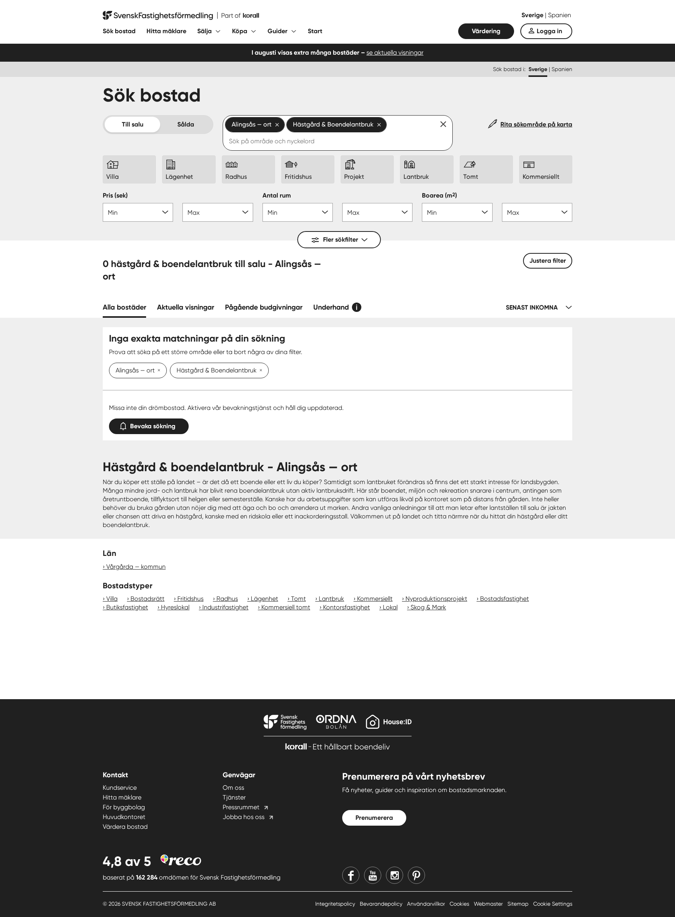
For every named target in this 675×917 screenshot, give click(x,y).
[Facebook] (350, 875)
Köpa (239, 31)
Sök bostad (119, 31)
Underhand (331, 307)
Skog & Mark (428, 607)
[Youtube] (372, 875)
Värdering (486, 31)
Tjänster (234, 797)
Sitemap (518, 904)
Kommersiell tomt (285, 607)
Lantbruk (331, 598)
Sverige (533, 15)
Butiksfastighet (127, 607)
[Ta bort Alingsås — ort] (157, 371)
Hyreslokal (175, 607)
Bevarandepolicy (382, 904)
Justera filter (547, 260)
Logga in (549, 31)
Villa (112, 598)
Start (315, 31)
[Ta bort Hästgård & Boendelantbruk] (259, 371)
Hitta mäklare (166, 31)
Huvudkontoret (124, 817)
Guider (278, 31)
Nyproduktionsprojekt (436, 598)
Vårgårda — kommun (136, 566)
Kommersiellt (375, 598)
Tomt (298, 598)
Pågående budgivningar (263, 307)
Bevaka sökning (152, 426)
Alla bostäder (124, 307)
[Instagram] (394, 875)
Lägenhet (264, 598)
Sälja (204, 31)
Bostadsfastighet (504, 598)
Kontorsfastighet (346, 607)
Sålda (185, 124)
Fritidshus (190, 598)
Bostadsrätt (147, 598)
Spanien (559, 15)
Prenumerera (374, 817)
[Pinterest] (416, 875)
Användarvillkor (426, 904)
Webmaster (489, 904)
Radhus (227, 598)
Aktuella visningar (185, 307)
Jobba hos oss (243, 817)
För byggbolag (124, 807)
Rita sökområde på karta (536, 124)
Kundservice (120, 787)
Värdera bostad (125, 826)
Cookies (460, 904)
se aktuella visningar (394, 52)
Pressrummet (241, 807)
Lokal (390, 607)
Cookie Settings (552, 904)
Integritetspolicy (336, 904)
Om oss (233, 787)
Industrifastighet (225, 607)
